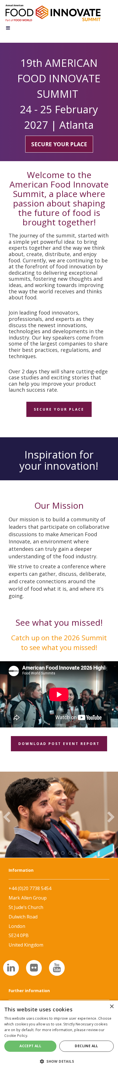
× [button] (111, 1006)
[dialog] (59, 1035)
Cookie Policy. (16, 1035)
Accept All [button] (30, 1045)
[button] (59, 1061)
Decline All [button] (86, 1045)
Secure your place (59, 144)
